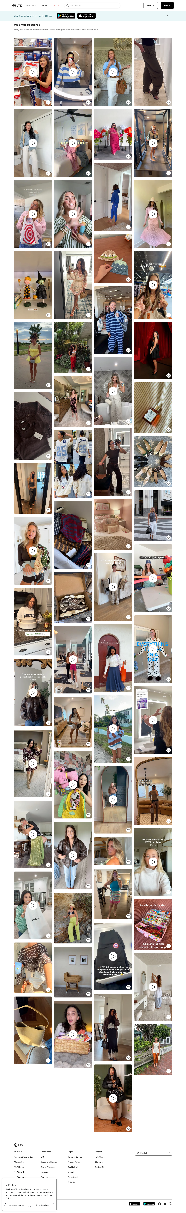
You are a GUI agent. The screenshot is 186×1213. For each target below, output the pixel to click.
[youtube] (165, 1203)
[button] (153, 1153)
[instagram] (170, 1203)
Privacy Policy (74, 1162)
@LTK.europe (20, 1177)
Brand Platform (47, 1167)
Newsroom (45, 1172)
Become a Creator (49, 1162)
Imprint (71, 1172)
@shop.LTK (19, 1162)
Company (45, 1177)
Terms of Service (75, 1157)
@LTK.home (19, 1167)
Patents (71, 1182)
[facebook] (159, 1203)
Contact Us (99, 1167)
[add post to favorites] (48, 102)
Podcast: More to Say (23, 1157)
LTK (42, 1157)
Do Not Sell (72, 1177)
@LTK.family (19, 1172)
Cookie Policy (73, 1167)
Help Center (100, 1157)
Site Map (99, 1162)
